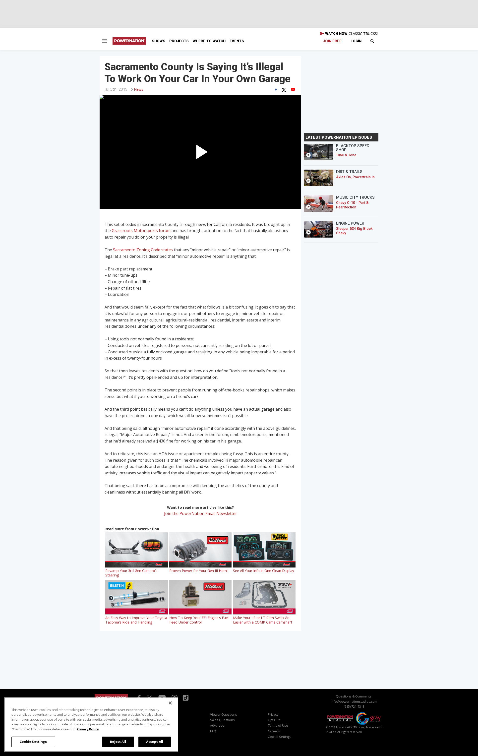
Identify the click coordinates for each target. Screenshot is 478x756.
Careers (274, 731)
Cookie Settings (33, 741)
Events (237, 41)
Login (356, 41)
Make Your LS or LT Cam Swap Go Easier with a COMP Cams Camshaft (262, 620)
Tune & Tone (346, 155)
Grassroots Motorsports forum (141, 230)
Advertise (217, 725)
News (138, 89)
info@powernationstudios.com (354, 701)
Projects (179, 41)
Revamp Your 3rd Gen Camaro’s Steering (131, 572)
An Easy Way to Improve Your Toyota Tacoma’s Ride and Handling (136, 620)
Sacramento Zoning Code (136, 249)
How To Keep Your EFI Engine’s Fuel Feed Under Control (199, 620)
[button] (104, 41)
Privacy (273, 714)
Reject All (118, 741)
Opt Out (274, 720)
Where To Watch (209, 41)
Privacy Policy (88, 729)
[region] (91, 724)
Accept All (154, 741)
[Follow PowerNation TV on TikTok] (184, 697)
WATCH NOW (351, 33)
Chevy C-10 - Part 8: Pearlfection (352, 205)
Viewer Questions (223, 714)
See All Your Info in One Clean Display (263, 570)
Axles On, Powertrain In (355, 177)
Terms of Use (278, 725)
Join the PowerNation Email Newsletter (200, 513)
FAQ (213, 731)
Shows (158, 41)
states (167, 249)
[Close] (170, 702)
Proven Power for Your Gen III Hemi (198, 570)
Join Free (332, 41)
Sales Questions (222, 720)
